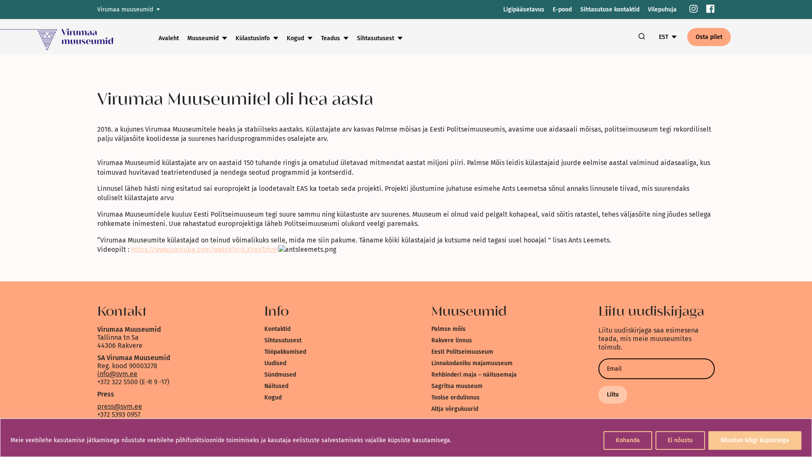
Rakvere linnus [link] (451, 340)
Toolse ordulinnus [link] (455, 397)
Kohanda (628, 440)
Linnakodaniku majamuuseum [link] (472, 363)
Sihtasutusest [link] (375, 38)
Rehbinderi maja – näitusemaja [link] (474, 374)
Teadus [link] (330, 38)
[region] (406, 437)
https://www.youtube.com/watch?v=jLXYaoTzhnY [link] (204, 249)
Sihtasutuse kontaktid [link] (609, 9)
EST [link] (663, 37)
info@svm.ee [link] (117, 374)
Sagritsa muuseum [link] (457, 386)
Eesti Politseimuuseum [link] (462, 351)
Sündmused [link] (280, 374)
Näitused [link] (276, 386)
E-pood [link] (562, 9)
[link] (693, 9)
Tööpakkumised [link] (285, 351)
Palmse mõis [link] (448, 329)
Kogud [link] (295, 38)
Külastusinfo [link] (253, 38)
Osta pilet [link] (709, 37)
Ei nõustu (680, 440)
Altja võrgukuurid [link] (454, 409)
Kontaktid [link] (277, 329)
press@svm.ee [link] (119, 406)
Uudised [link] (275, 363)
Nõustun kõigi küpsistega (755, 440)
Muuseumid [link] (203, 38)
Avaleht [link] (169, 38)
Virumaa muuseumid (125, 9)
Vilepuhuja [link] (662, 9)
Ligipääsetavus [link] (523, 9)
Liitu (613, 394)
